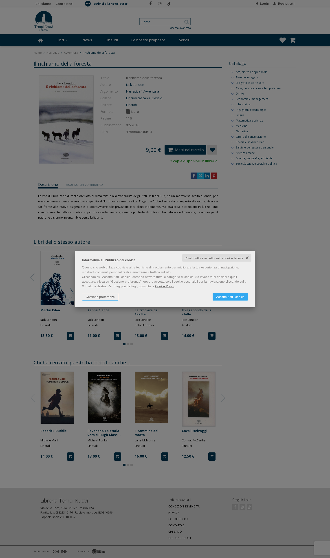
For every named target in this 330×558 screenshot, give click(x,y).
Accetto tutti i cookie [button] (230, 296)
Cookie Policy (164, 286)
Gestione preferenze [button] (100, 296)
